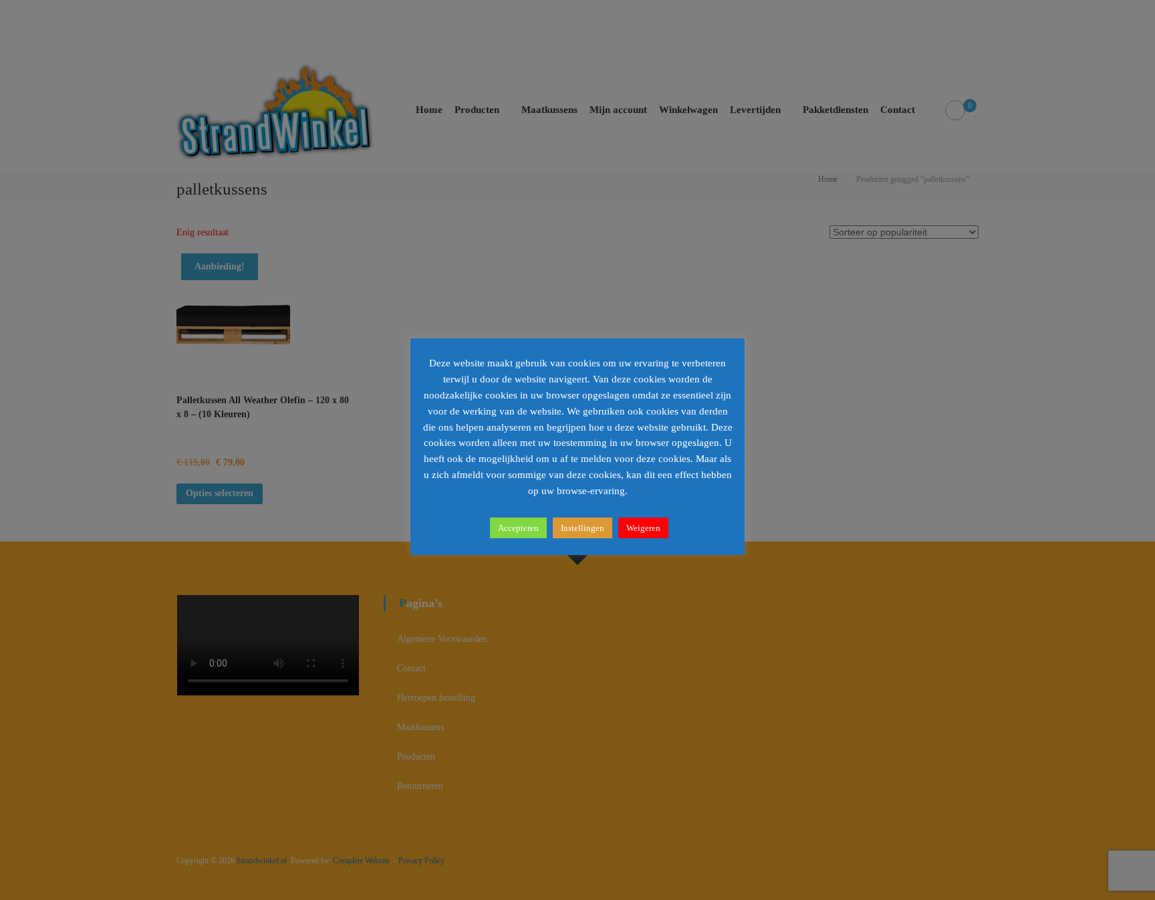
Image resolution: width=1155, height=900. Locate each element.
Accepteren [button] (518, 528)
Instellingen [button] (582, 528)
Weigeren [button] (643, 528)
